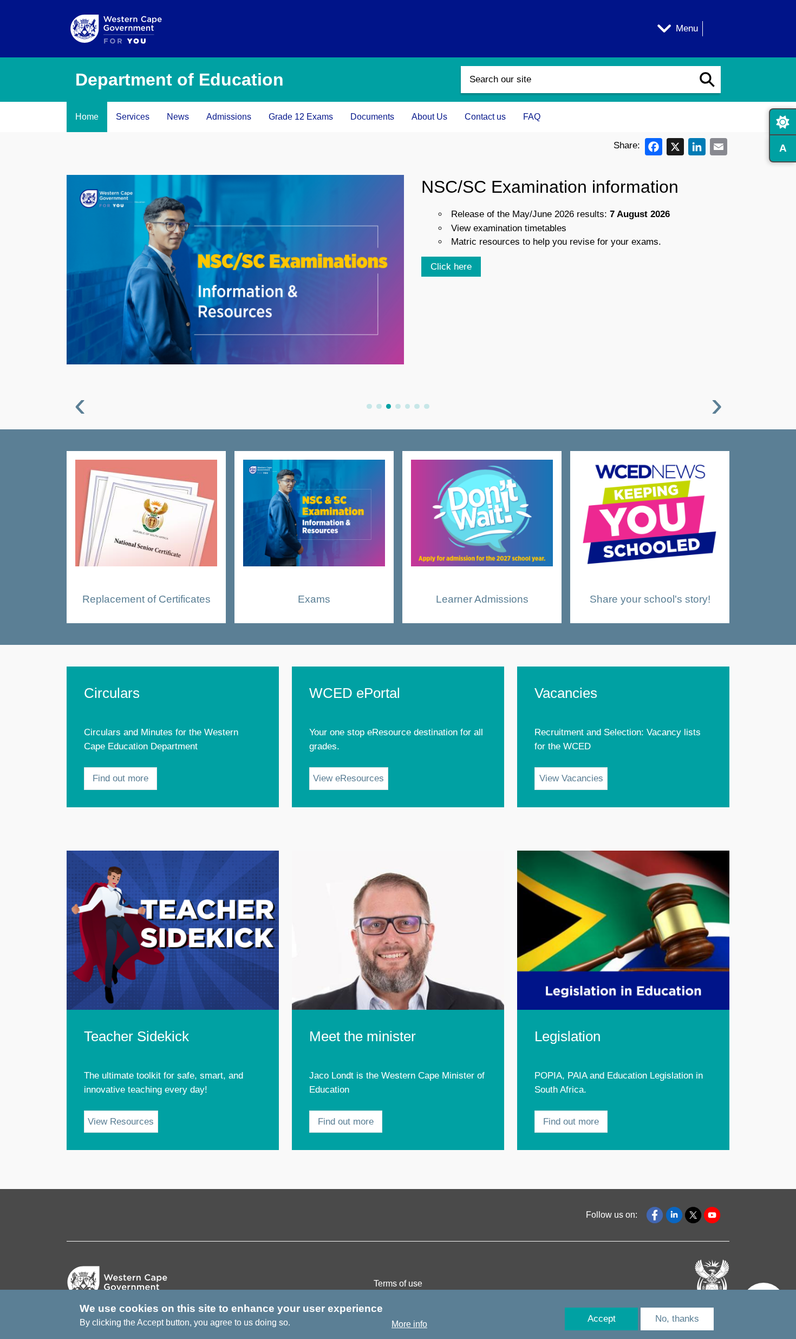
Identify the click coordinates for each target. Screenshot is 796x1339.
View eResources (348, 778)
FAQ (531, 116)
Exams (314, 598)
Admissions (228, 116)
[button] (707, 79)
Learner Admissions (482, 598)
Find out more (120, 778)
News (178, 116)
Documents (372, 116)
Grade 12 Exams (301, 116)
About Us (429, 116)
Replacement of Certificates (146, 598)
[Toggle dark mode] (782, 121)
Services (132, 116)
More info (409, 1324)
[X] (675, 145)
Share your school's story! (650, 598)
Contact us (485, 116)
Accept (602, 1319)
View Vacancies (571, 778)
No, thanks (677, 1319)
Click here (451, 267)
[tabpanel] (398, 295)
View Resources (121, 1121)
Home (87, 116)
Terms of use (398, 1283)
